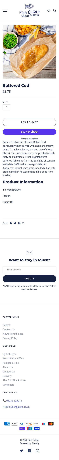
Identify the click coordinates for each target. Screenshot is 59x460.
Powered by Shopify (29, 443)
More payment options (29, 138)
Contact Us (9, 329)
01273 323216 (14, 400)
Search (6, 325)
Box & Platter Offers (13, 358)
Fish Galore (33, 440)
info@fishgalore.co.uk (18, 406)
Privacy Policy (10, 338)
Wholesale (8, 384)
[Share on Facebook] (11, 223)
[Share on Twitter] (15, 223)
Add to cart (29, 122)
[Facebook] (29, 451)
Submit (29, 278)
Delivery (7, 376)
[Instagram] (37, 451)
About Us (8, 367)
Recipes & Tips (11, 362)
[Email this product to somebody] (23, 223)
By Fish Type (9, 354)
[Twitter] (21, 451)
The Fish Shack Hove (14, 380)
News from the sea (13, 333)
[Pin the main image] (19, 223)
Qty (5, 102)
